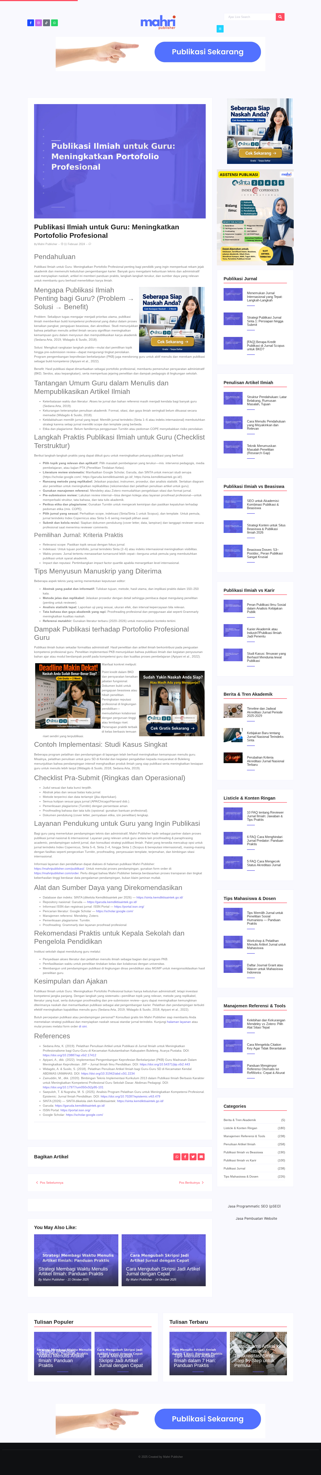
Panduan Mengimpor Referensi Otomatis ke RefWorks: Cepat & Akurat (266, 1069)
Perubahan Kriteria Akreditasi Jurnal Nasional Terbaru (265, 761)
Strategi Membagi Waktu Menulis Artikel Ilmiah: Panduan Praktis (73, 1271)
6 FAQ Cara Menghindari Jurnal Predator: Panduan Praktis (265, 840)
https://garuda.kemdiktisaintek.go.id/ (112, 902)
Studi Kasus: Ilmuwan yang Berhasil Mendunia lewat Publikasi (266, 657)
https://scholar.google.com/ (114, 911)
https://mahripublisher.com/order (56, 873)
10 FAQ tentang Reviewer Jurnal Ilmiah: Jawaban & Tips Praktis (265, 816)
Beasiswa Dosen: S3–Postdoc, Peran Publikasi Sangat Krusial (265, 553)
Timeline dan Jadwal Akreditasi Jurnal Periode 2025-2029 (265, 712)
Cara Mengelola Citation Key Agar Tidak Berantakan (266, 1046)
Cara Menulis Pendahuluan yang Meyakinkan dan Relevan (266, 425)
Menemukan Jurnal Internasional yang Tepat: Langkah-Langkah (264, 296)
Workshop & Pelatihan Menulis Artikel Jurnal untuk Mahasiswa (266, 944)
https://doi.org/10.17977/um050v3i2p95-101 (73, 1087)
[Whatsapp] (54, 22)
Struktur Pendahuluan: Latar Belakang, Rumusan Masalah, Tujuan (267, 400)
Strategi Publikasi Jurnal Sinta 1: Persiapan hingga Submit (265, 321)
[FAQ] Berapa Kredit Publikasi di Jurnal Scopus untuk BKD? (266, 345)
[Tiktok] (46, 22)
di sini (83, 1026)
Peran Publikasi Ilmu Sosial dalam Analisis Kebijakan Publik (266, 608)
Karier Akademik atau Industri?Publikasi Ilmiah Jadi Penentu (264, 632)
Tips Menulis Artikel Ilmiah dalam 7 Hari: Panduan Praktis (195, 1360)
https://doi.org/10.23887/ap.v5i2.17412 (69, 1055)
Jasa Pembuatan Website (256, 1218)
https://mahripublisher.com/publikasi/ (59, 868)
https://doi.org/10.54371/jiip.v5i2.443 (165, 1064)
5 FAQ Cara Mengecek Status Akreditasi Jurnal (264, 863)
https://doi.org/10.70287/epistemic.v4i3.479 (130, 1096)
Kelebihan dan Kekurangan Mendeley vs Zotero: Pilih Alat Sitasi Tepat (266, 1023)
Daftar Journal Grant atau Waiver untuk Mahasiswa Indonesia (265, 968)
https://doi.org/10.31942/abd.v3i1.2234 (108, 1073)
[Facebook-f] (30, 22)
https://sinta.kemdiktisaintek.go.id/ (159, 897)
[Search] (280, 17)
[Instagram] (38, 22)
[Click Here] (220, 29)
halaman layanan (179, 1021)
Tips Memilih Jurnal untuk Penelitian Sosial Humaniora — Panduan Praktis (265, 918)
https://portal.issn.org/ (129, 906)
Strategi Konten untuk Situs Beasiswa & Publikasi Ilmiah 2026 (266, 529)
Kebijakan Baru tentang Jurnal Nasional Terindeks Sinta (265, 736)
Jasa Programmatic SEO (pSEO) (254, 1206)
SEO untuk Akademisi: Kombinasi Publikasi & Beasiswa (263, 504)
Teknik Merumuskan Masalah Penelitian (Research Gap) (261, 449)
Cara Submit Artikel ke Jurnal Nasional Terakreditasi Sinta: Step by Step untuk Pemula (257, 1356)
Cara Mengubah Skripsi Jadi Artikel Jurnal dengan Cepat (163, 1271)
